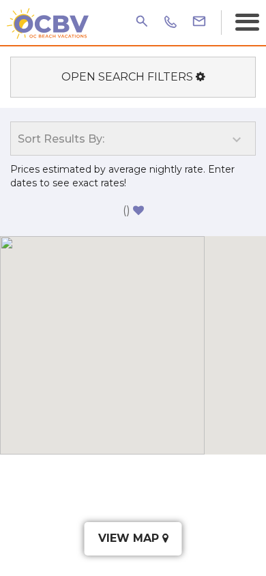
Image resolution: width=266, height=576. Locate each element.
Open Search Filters (128, 76)
